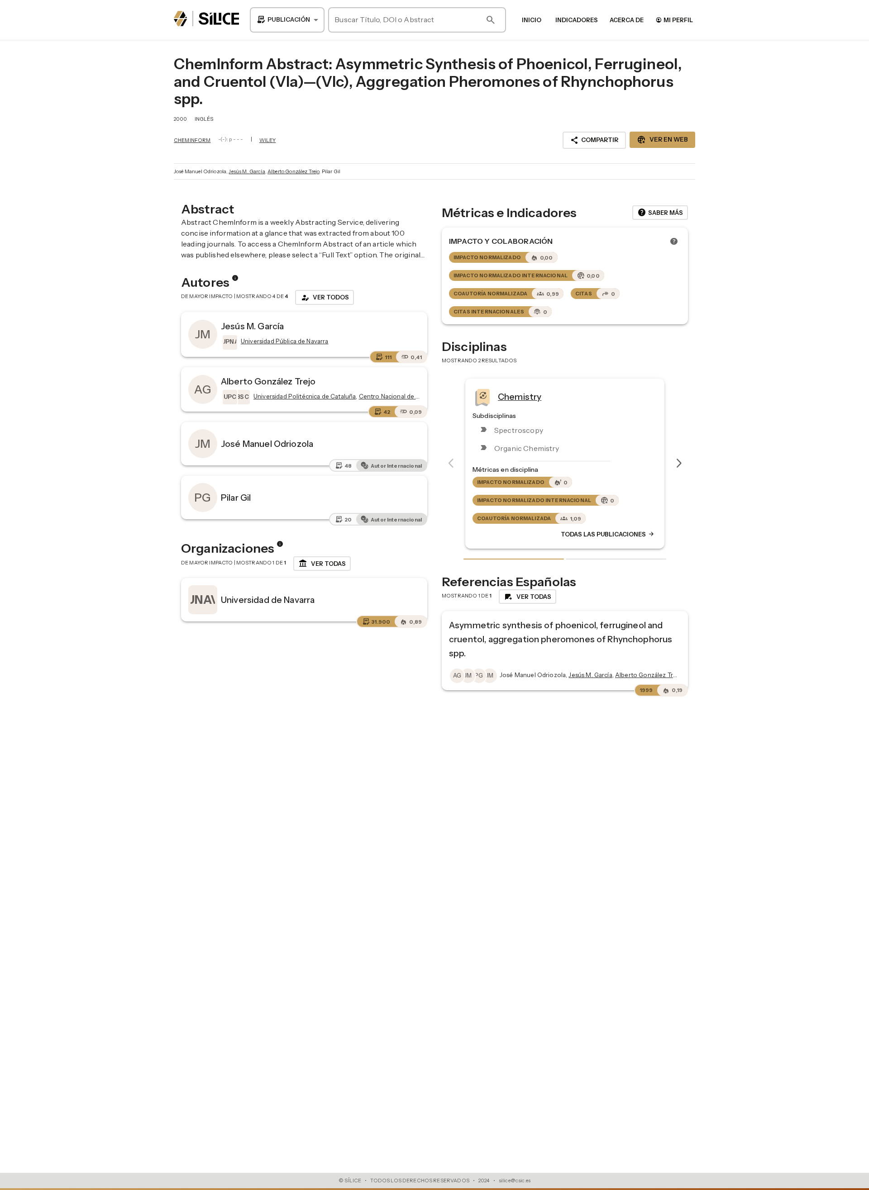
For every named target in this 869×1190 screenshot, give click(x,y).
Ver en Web (662, 139)
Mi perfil (674, 20)
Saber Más (660, 212)
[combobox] (287, 20)
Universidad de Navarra (268, 599)
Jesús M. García (247, 171)
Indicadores (576, 20)
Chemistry (517, 396)
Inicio (531, 20)
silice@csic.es (514, 1180)
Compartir (594, 140)
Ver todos (324, 297)
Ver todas (322, 563)
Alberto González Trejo (293, 171)
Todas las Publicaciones (606, 534)
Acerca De (627, 20)
